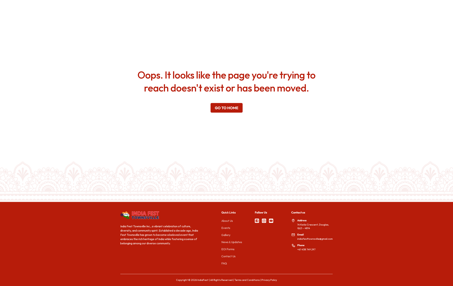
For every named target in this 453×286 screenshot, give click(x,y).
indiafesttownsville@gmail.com (315, 238)
